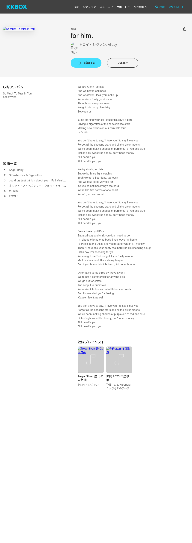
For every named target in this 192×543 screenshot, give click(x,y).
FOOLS (14, 196)
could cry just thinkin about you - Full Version (37, 180)
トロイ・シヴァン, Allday (98, 44)
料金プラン (89, 7)
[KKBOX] (16, 7)
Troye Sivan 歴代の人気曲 (90, 378)
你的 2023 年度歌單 (117, 378)
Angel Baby (16, 170)
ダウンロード (176, 7)
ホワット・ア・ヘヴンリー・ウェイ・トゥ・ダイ (39, 185)
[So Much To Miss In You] (19, 29)
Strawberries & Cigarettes (25, 175)
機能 (76, 7)
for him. (14, 191)
